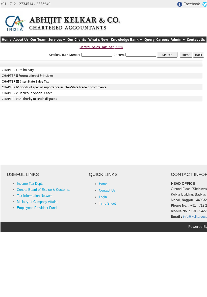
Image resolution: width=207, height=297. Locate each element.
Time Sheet (107, 203)
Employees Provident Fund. (37, 208)
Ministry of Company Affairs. (38, 202)
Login (103, 197)
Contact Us (196, 39)
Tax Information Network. (35, 196)
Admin (176, 39)
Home (7, 39)
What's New (98, 39)
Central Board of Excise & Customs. (43, 190)
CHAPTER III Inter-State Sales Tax (25, 82)
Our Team (38, 39)
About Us (20, 39)
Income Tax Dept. (30, 183)
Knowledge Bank (125, 39)
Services (55, 39)
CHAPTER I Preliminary (18, 70)
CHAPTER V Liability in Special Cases (27, 93)
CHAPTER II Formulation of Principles (28, 76)
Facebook (192, 4)
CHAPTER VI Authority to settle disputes (29, 99)
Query (149, 39)
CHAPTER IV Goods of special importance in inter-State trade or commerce (54, 87)
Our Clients (76, 39)
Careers (162, 39)
